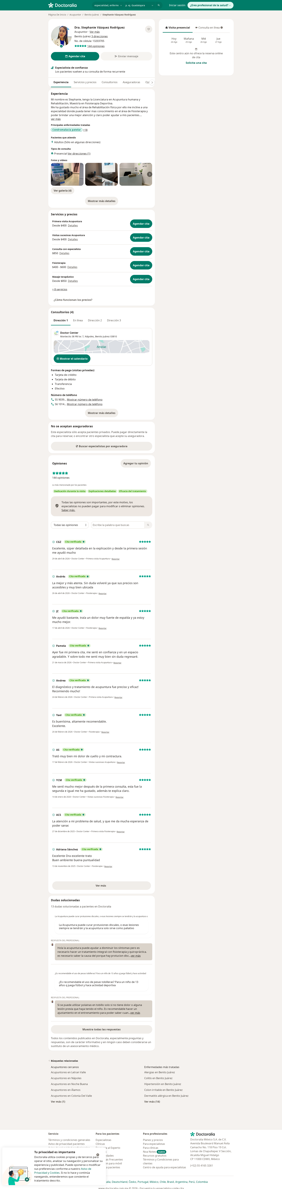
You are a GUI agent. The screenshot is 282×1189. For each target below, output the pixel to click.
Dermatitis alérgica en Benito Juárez (166, 1096)
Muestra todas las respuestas (101, 1029)
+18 (85, 130)
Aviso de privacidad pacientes (66, 1144)
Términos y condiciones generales (69, 1140)
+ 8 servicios (59, 289)
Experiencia (61, 82)
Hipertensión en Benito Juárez (162, 1084)
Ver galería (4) (62, 190)
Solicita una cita (196, 63)
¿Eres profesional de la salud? (209, 5)
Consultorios (110, 82)
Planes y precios (153, 1140)
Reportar (116, 559)
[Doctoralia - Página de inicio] (68, 5)
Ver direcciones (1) (79, 153)
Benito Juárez (92, 14)
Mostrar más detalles (103, 202)
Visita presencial (177, 28)
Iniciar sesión (177, 5)
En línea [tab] (78, 320)
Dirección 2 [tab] (95, 320)
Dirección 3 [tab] (114, 320)
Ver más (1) (58, 1101)
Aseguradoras (131, 82)
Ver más (112, 886)
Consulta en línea (207, 28)
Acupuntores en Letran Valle (68, 1072)
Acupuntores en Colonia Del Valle (71, 1096)
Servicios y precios (85, 82)
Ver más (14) (152, 1101)
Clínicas (100, 1144)
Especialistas (103, 1140)
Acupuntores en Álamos (65, 1090)
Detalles (73, 225)
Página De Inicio (57, 14)
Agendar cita (141, 223)
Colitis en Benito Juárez (158, 1078)
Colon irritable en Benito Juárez (163, 1090)
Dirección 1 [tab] (61, 320)
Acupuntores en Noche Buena (69, 1084)
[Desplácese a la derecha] (152, 82)
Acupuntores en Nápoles (66, 1078)
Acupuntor (75, 14)
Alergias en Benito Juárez (159, 1072)
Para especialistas (154, 1144)
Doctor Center (69, 333)
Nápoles (89, 336)
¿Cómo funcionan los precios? (73, 300)
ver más (56, 119)
